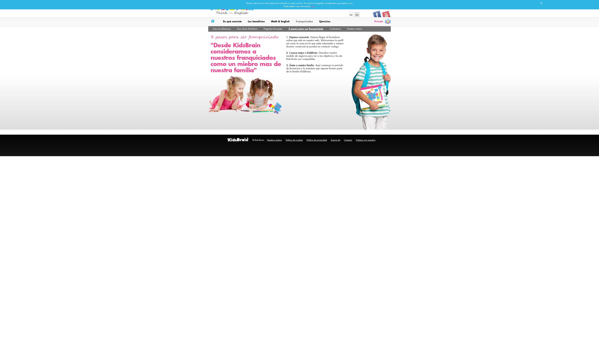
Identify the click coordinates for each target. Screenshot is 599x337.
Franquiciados (304, 21)
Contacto (348, 140)
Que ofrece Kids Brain (247, 28)
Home (213, 21)
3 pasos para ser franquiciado (305, 28)
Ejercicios (324, 21)
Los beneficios (256, 21)
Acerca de (335, 140)
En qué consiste (232, 21)
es (351, 14)
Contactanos (335, 28)
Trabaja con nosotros (365, 140)
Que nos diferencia (222, 28)
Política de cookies (294, 140)
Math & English (280, 21)
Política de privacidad (317, 140)
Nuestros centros (354, 28)
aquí (313, 6)
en (357, 14)
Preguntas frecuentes (273, 28)
